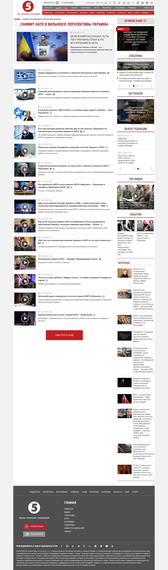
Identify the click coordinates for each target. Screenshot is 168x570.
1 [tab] (130, 86)
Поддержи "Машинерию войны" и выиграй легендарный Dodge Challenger (128, 142)
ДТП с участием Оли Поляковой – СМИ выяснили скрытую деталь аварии (142, 398)
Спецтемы (69, 525)
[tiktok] (119, 3)
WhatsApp (84, 546)
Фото (66, 518)
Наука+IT (117, 492)
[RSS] (151, 3)
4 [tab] (141, 86)
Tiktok (73, 546)
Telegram (78, 546)
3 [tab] (137, 86)
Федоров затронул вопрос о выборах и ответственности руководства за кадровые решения (142, 383)
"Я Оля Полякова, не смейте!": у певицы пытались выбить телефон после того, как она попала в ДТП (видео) (143, 471)
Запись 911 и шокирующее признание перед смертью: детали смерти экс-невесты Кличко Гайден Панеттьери (142, 276)
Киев (84, 492)
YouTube (107, 546)
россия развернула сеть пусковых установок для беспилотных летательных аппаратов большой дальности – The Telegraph (143, 451)
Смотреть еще (64, 335)
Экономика (62, 492)
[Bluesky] (142, 3)
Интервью (69, 522)
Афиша (67, 531)
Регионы (94, 492)
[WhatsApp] (128, 3)
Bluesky (101, 546)
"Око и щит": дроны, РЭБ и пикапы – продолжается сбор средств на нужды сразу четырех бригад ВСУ (127, 162)
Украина (75, 492)
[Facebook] (109, 3)
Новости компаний (74, 528)
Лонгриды (69, 515)
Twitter (90, 546)
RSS (112, 546)
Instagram (67, 546)
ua (102, 2)
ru (106, 2)
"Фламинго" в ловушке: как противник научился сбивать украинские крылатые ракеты (143, 336)
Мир (127, 492)
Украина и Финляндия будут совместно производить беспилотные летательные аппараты (136, 75)
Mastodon (95, 546)
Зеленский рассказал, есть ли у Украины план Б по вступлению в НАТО (89, 40)
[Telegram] (123, 3)
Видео (67, 512)
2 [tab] (134, 86)
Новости (68, 509)
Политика (48, 492)
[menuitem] (48, 8)
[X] (133, 3)
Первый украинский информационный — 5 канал (28, 8)
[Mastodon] (137, 3)
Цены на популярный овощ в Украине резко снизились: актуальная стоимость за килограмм (143, 320)
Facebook (61, 546)
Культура (105, 492)
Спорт (135, 492)
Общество (35, 492)
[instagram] (114, 3)
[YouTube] (147, 3)
